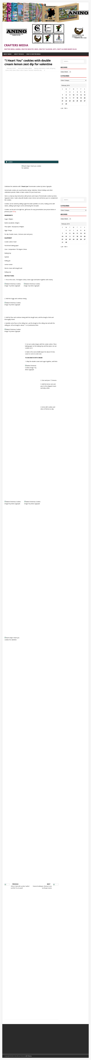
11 (77, 95)
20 (84, 98)
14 (62, 98)
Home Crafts (8, 70)
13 (84, 95)
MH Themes (29, 1056)
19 (81, 98)
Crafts (47, 68)
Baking (36, 68)
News (14, 70)
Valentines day (38, 70)
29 (66, 104)
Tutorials (30, 70)
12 (81, 95)
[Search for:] (73, 61)
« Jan (62, 108)
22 (66, 101)
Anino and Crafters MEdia (25, 68)
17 (73, 98)
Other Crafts (19, 70)
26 (81, 101)
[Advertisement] (31, 85)
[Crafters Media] (45, 21)
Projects (25, 70)
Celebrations (41, 68)
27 (84, 101)
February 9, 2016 (11, 68)
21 (62, 101)
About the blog (19, 54)
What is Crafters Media (33, 54)
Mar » (66, 108)
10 (73, 95)
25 (77, 101)
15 (66, 98)
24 (73, 101)
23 (70, 101)
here (14, 211)
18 (77, 98)
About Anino (7, 54)
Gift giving (52, 68)
